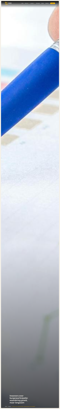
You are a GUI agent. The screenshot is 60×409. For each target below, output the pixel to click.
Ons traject (26, 7)
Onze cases (38, 3)
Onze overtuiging (27, 6)
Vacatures (46, 3)
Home (22, 3)
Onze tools (32, 6)
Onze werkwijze (33, 4)
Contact (52, 3)
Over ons (26, 3)
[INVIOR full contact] (8, 3)
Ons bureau (27, 4)
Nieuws (42, 3)
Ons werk (32, 3)
